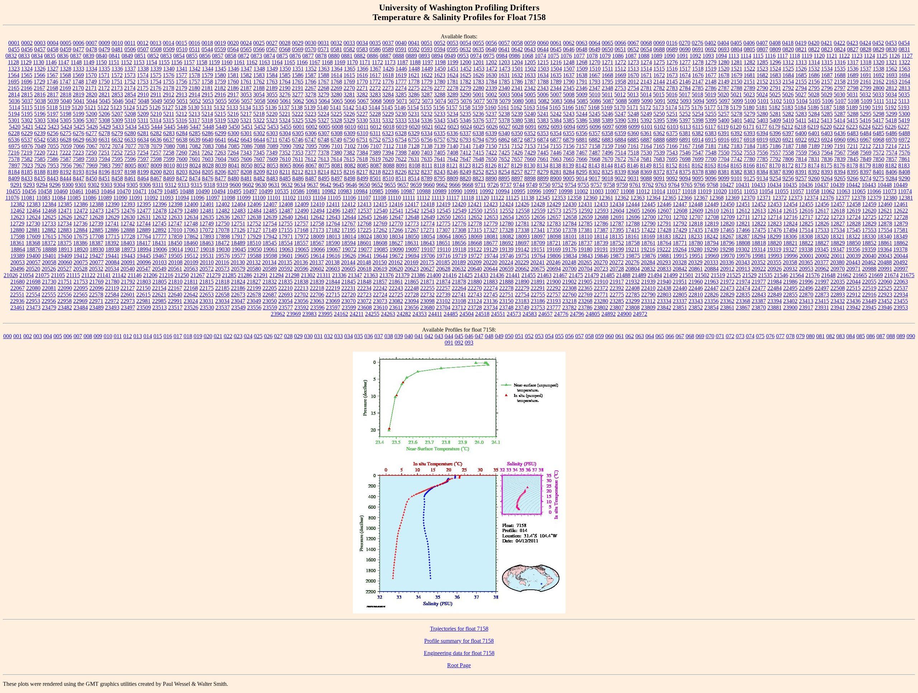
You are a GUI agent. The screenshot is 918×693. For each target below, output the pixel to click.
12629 (112, 217)
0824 (840, 49)
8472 (182, 178)
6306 (311, 133)
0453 (891, 43)
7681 (646, 159)
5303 (40, 120)
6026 (492, 127)
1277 (685, 62)
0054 (465, 43)
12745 (159, 223)
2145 (672, 82)
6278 (104, 133)
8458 (117, 178)
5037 (27, 101)
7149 (478, 146)
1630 (491, 75)
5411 (800, 120)
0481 (117, 49)
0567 (272, 49)
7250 (91, 152)
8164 (723, 165)
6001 (298, 127)
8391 (801, 172)
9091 (659, 178)
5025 (775, 94)
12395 (144, 204)
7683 (659, 159)
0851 (140, 56)
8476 (207, 178)
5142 (348, 107)
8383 (749, 172)
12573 (554, 211)
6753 (388, 140)
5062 (298, 101)
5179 (736, 107)
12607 (664, 211)
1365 (349, 69)
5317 (194, 120)
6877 (556, 140)
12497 (349, 211)
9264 (827, 178)
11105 (334, 198)
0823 (827, 49)
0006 (78, 43)
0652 (633, 49)
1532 (814, 69)
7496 (607, 152)
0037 (388, 43)
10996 (534, 191)
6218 (800, 127)
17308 (459, 230)
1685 (801, 75)
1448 (414, 69)
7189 (814, 146)
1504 (556, 69)
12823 (774, 223)
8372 (659, 172)
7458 (568, 152)
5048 (143, 101)
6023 (453, 127)
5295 (865, 114)
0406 (749, 43)
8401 (878, 172)
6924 (827, 140)
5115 (27, 107)
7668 (594, 159)
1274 (646, 62)
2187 (246, 88)
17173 (317, 230)
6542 (40, 140)
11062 (828, 191)
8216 (349, 172)
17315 (475, 230)
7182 (723, 146)
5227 (362, 114)
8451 (104, 178)
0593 (426, 49)
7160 (620, 146)
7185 (762, 146)
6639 (194, 140)
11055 (782, 191)
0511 (194, 49)
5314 (155, 120)
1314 (814, 62)
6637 (169, 140)
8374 (672, 172)
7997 (117, 165)
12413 (364, 204)
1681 (749, 75)
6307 (324, 133)
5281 (775, 114)
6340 (504, 133)
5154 (413, 107)
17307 (443, 230)
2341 (517, 88)
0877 (308, 56)
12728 (901, 217)
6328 (401, 133)
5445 (169, 127)
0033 (349, 43)
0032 (336, 43)
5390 (620, 120)
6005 (324, 127)
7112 (388, 146)
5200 (91, 114)
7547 (698, 152)
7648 (478, 159)
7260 (181, 152)
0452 (878, 43)
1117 (782, 56)
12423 (490, 204)
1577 (181, 75)
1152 (126, 62)
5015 (658, 94)
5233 (439, 114)
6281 (143, 133)
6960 (840, 140)
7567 (840, 152)
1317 (852, 62)
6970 (891, 140)
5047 (130, 101)
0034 (362, 43)
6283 (169, 133)
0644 (543, 49)
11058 (812, 191)
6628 (65, 140)
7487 (594, 152)
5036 (14, 101)
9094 (685, 178)
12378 (858, 198)
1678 (723, 75)
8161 (684, 165)
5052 (195, 101)
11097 (213, 198)
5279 (749, 114)
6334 (426, 133)
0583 (362, 49)
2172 (104, 88)
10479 (155, 191)
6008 (337, 127)
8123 (465, 165)
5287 (840, 114)
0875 (282, 56)
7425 (504, 152)
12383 (33, 204)
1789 (556, 82)
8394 (840, 172)
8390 (788, 172)
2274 (401, 88)
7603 (207, 159)
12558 (522, 211)
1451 (453, 69)
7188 (801, 146)
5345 (452, 120)
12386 (81, 204)
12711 (743, 217)
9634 (300, 185)
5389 (607, 120)
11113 (438, 198)
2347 (594, 88)
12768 (364, 223)
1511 (607, 69)
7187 (788, 146)
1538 (878, 69)
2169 (65, 88)
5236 (478, 114)
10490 (202, 191)
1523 (762, 69)
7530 (646, 152)
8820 (465, 178)
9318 (209, 185)
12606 (649, 211)
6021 (427, 127)
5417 (878, 120)
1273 (633, 62)
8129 (516, 165)
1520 (723, 69)
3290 (465, 94)
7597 (143, 159)
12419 (443, 204)
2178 (168, 88)
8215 (336, 172)
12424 (506, 204)
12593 (601, 211)
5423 (53, 127)
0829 (878, 49)
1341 (182, 69)
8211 (284, 172)
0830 (891, 49)
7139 (439, 146)
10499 (266, 191)
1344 (207, 69)
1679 (736, 75)
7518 (633, 152)
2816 (40, 94)
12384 (49, 204)
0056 (491, 43)
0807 (762, 49)
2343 (543, 88)
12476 (128, 211)
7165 (659, 146)
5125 (142, 107)
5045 (104, 101)
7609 (272, 159)
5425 (79, 127)
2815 (27, 94)
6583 (52, 140)
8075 (324, 165)
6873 (530, 140)
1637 (568, 75)
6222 (839, 127)
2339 (491, 88)
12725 (869, 217)
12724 (853, 217)
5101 (763, 101)
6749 (336, 140)
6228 (14, 133)
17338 (522, 230)
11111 (408, 198)
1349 (272, 69)
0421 (826, 43)
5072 (414, 101)
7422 (491, 152)
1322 (904, 62)
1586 (297, 75)
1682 (762, 75)
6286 (207, 133)
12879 (901, 223)
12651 (459, 217)
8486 (298, 178)
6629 (78, 140)
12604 (617, 211)
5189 (852, 107)
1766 (310, 82)
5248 (633, 114)
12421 (475, 204)
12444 (632, 204)
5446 (182, 127)
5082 (543, 101)
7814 (801, 159)
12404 (238, 204)
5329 (349, 120)
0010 (117, 43)
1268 (581, 62)
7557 (775, 152)
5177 (710, 107)
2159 (852, 82)
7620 (388, 159)
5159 (477, 107)
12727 (885, 217)
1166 (302, 62)
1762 (259, 82)
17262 (380, 230)
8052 (259, 165)
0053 (452, 43)
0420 (813, 43)
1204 (517, 62)
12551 (491, 211)
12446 (664, 204)
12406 (254, 204)
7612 (310, 159)
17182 (333, 230)
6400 (801, 133)
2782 (659, 88)
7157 (581, 146)
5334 (414, 120)
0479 (104, 49)
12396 (159, 204)
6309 (349, 133)
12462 (17, 211)
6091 (530, 127)
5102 (776, 101)
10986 (392, 191)
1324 (27, 69)
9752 (557, 185)
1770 (362, 82)
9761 (635, 185)
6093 (556, 127)
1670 (633, 75)
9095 (698, 178)
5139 (310, 107)
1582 (246, 75)
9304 (119, 185)
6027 (505, 127)
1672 (659, 75)
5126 (155, 107)
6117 (710, 127)
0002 (27, 43)
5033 (878, 94)
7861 (904, 159)
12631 (144, 217)
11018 (689, 191)
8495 (324, 178)
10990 (455, 191)
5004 (517, 94)
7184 (749, 146)
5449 (221, 127)
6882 (594, 140)
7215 (904, 146)
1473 (504, 69)
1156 (176, 62)
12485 (270, 211)
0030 (310, 43)
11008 (627, 191)
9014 (581, 178)
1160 (226, 62)
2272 (375, 88)
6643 (246, 140)
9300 (68, 185)
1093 (708, 56)
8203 (182, 172)
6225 (878, 127)
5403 (762, 120)
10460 (60, 191)
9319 (222, 185)
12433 (601, 204)
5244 (581, 114)
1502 (530, 69)
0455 (14, 49)
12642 (317, 217)
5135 (258, 107)
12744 (143, 223)
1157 (189, 62)
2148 (710, 82)
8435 (40, 178)
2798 (852, 88)
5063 (311, 101)
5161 (503, 107)
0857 (217, 56)
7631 (414, 159)
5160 (490, 107)
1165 (289, 62)
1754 (155, 82)
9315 (196, 185)
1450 (440, 69)
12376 (827, 198)
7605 (233, 159)
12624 (33, 217)
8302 (594, 172)
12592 (585, 211)
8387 (775, 172)
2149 (723, 82)
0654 (646, 49)
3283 (375, 94)
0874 (269, 56)
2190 (284, 88)
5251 (672, 114)
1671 (646, 75)
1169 (339, 62)
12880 (17, 230)
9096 (710, 178)
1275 (659, 62)
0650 (607, 49)
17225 (364, 230)
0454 (904, 43)
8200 (156, 172)
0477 (78, 49)
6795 (491, 140)
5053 (208, 101)
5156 (439, 107)
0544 (207, 49)
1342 (194, 69)
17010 (175, 230)
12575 (570, 211)
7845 (852, 159)
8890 (491, 178)
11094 (182, 198)
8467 (156, 178)
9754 (570, 185)
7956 (66, 165)
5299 (891, 114)
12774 (427, 223)
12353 (559, 198)
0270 (684, 43)
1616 (362, 75)
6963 (852, 140)
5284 (814, 114)
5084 (569, 101)
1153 (139, 62)
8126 (491, 165)
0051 (426, 43)
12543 (428, 211)
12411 (333, 204)
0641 (504, 49)
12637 (238, 217)
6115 (698, 127)
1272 (620, 62)
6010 (350, 127)
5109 (866, 101)
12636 (223, 217)
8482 (259, 178)
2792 (788, 88)
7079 (156, 146)
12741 (112, 223)
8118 (439, 165)
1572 (117, 75)
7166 (672, 146)
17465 (727, 230)
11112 (423, 198)
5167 (581, 107)
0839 (88, 56)
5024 (762, 94)
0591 (401, 49)
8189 (52, 172)
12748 (191, 223)
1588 (323, 75)
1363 (324, 69)
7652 (504, 159)
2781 (646, 88)
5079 (505, 101)
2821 (104, 94)
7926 (40, 165)
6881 (581, 140)
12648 (412, 217)
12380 (890, 198)
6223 (852, 127)
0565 (246, 49)
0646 (568, 49)
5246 (607, 114)
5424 (66, 127)
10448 (884, 185)
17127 (254, 230)
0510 (182, 49)
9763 (661, 185)
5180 (748, 107)
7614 (336, 159)
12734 (64, 223)
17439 (711, 230)
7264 (233, 152)
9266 (852, 178)
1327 (52, 69)
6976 (27, 146)
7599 (169, 159)
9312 (170, 185)
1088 (643, 56)
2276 (426, 88)
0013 (155, 43)
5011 (607, 94)
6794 (478, 140)
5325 (297, 120)
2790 (762, 88)
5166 (568, 107)
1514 (646, 69)
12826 (822, 223)
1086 (618, 56)
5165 (555, 107)
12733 (49, 223)
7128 (414, 146)
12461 (901, 204)
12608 (680, 211)
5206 (104, 114)
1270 (594, 62)
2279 (465, 88)
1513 (633, 69)
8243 (439, 172)
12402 (223, 204)
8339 (620, 172)
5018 (697, 94)
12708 (712, 217)
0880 (334, 56)
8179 (865, 165)
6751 (362, 140)
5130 (193, 107)
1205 (530, 62)
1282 (749, 62)
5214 (207, 114)
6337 (465, 133)
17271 (427, 230)
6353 (543, 133)
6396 (775, 133)
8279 (543, 172)
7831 (814, 159)
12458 (853, 204)
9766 (699, 185)
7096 (324, 146)
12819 (711, 223)
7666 (581, 159)
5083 (556, 101)
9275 (878, 178)
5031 (852, 94)
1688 (840, 75)
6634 (143, 140)
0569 (297, 49)
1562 (891, 69)
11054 (766, 191)
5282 (788, 114)
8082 (350, 165)
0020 (233, 43)
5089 (634, 101)
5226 (349, 114)
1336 (117, 69)
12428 (538, 204)
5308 (104, 120)
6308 (336, 133)
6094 (569, 127)
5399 (710, 120)
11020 (720, 191)
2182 (220, 88)
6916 (723, 140)
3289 (452, 94)
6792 (452, 140)
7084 (221, 146)
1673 (672, 75)
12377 (843, 198)
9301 (80, 185)
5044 (92, 101)
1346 (233, 69)
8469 (169, 178)
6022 (440, 127)
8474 (194, 178)
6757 (439, 140)
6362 (659, 133)
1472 (491, 69)
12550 (475, 211)
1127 (907, 56)
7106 (363, 146)
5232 (426, 114)
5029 (826, 94)
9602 (248, 185)
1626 (478, 75)
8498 (349, 178)
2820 (91, 94)
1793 (594, 82)
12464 (33, 211)
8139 (568, 165)
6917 (736, 140)
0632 (465, 49)
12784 (569, 223)
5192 (890, 107)
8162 (697, 165)
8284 (568, 172)
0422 (839, 43)
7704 (723, 159)
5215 (220, 114)
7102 (350, 146)
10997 (550, 191)
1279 (710, 62)
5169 (606, 107)
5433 (118, 127)
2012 (633, 82)
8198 (130, 172)
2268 (323, 88)
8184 (14, 172)
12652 (475, 217)
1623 (439, 75)
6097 (608, 127)
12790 (648, 223)
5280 (762, 114)
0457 (40, 49)
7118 (401, 146)
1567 (52, 75)
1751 (117, 82)
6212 (787, 127)
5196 (40, 114)
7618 (362, 159)
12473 (96, 211)
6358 (607, 133)
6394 (762, 133)
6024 (466, 127)
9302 (93, 185)
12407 (270, 204)
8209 (259, 172)
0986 (514, 56)
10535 (281, 191)
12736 (80, 223)
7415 (478, 152)
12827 (838, 223)
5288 (852, 114)
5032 (865, 94)
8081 (337, 165)
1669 (620, 75)
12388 (96, 204)
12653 (491, 217)
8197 (117, 172)
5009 (581, 94)
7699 (698, 159)
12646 (380, 217)
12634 (191, 217)
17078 (222, 230)
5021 (736, 94)
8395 (852, 172)
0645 (556, 49)
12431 (585, 204)
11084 (59, 198)
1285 (762, 62)
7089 (272, 146)
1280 (723, 62)
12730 (33, 223)
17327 (490, 230)
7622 (401, 159)
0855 (192, 56)
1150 (101, 62)
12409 (301, 204)
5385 (568, 120)
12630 (128, 217)
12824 (790, 223)
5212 (181, 114)
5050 (169, 101)
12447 (680, 204)
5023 (749, 94)
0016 (194, 43)
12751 (238, 223)
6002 (311, 127)
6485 (878, 133)
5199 (78, 114)
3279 (323, 94)
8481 (246, 178)
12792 (680, 223)
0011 (130, 43)
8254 (504, 172)
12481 (207, 211)
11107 (364, 198)
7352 (284, 152)
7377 (310, 152)
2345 (568, 88)
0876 (295, 56)
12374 (811, 198)
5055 (221, 101)
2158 (840, 82)
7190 (827, 146)
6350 (517, 133)
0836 (62, 56)
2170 (78, 88)
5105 (814, 101)
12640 (286, 217)
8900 (556, 178)
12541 (396, 211)
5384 (556, 120)
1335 (104, 69)
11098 (228, 198)
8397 (865, 172)
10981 (313, 191)
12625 (49, 217)
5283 (801, 114)
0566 (259, 49)
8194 (91, 172)
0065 (607, 43)
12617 (822, 211)
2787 (723, 88)
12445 (648, 204)
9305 (132, 185)
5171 (632, 107)
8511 (401, 178)
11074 (905, 191)
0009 (104, 43)
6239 (40, 133)
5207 (117, 114)
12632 (159, 217)
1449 (427, 69)
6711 (272, 140)
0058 (517, 43)
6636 (156, 140)
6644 (259, 140)
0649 (594, 49)
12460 (885, 204)
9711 (480, 185)
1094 (721, 56)
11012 (643, 191)
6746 (297, 140)
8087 (376, 165)
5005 (530, 94)
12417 (411, 204)
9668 (467, 185)
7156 (568, 146)
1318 (865, 62)
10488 (187, 191)
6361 (646, 133)
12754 (269, 223)
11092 (151, 198)
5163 (529, 107)
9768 (712, 185)
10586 (297, 191)
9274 (865, 178)
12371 (764, 198)
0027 (272, 43)
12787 (617, 223)
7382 (349, 152)
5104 (802, 101)
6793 (465, 140)
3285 (401, 94)
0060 (543, 43)
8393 (827, 172)
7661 (543, 159)
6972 (904, 140)
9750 (544, 185)
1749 (91, 82)
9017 (594, 178)
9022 (620, 178)
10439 (837, 185)
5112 (891, 101)
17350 (553, 230)
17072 (206, 230)
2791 (775, 88)
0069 (659, 43)
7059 (66, 146)
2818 (65, 94)
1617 (375, 75)
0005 (65, 43)
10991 (471, 191)
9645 (338, 185)
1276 (672, 62)
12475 (112, 211)
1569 (78, 75)
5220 (272, 114)
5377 (491, 120)
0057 (504, 43)
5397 (685, 120)
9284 (891, 178)
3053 (246, 94)
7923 (27, 165)
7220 (39, 152)
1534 (827, 69)
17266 (396, 230)
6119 (723, 127)
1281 (736, 62)
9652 (377, 185)
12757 (301, 223)
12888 (127, 230)
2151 (749, 82)
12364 (653, 198)
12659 (585, 217)
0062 (568, 43)
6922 (801, 140)
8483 (272, 178)
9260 (814, 178)
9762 (648, 185)
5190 (865, 107)
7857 (891, 159)
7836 (827, 159)
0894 (437, 56)
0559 (220, 49)
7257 (155, 152)
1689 (852, 75)
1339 (156, 69)
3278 (310, 94)
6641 (220, 140)
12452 (759, 204)
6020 (414, 127)
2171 (91, 88)
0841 (114, 56)
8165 (736, 165)
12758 (317, 223)
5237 (491, 114)
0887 (385, 56)
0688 (659, 49)
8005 (130, 165)
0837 (75, 56)
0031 (323, 43)
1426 (388, 69)
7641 (439, 159)
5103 (789, 101)
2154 (788, 82)
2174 (130, 88)
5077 (479, 101)
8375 (685, 172)
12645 (365, 217)
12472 (81, 211)
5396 (672, 120)
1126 (894, 56)
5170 (619, 107)
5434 (131, 127)
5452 (260, 127)
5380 (517, 120)
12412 (348, 204)
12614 (774, 211)
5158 (464, 107)
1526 (801, 69)
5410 (788, 120)
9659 (416, 185)
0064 (594, 43)
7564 (827, 152)
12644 (349, 217)
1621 (414, 75)
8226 (401, 172)
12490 (301, 211)
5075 (453, 101)
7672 (620, 159)
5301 (14, 120)
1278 (698, 62)
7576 (904, 152)
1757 (194, 82)
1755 (168, 82)
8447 (78, 178)
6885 (633, 140)
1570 (91, 75)
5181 (761, 107)
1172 (377, 62)
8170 (775, 165)
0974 (476, 56)
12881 (33, 230)
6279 (117, 133)
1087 (631, 56)
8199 (143, 172)
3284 (388, 94)
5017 (684, 94)
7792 (775, 159)
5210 (156, 114)
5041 (79, 101)
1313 (801, 62)
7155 (556, 146)
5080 (518, 101)
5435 (144, 127)
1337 (130, 69)
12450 (727, 204)
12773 (411, 223)
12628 (96, 217)
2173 (117, 88)
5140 (322, 107)
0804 (736, 49)
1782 (465, 82)
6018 (388, 127)
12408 (286, 204)
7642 (452, 159)
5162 (516, 107)
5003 (504, 94)
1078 (592, 56)
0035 (375, 43)
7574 (891, 152)
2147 (698, 82)
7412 (465, 152)
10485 (171, 191)
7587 (65, 159)
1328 (65, 69)
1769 (349, 82)
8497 (336, 178)
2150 (736, 82)
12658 (570, 217)
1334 (91, 69)
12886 (112, 230)
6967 (865, 140)
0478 (91, 49)
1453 (478, 69)
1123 (856, 56)
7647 (465, 159)
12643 (333, 217)
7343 (246, 152)
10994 (502, 191)
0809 (775, 49)
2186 (233, 88)
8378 (698, 172)
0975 (489, 56)
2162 (878, 82)
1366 (362, 69)
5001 (478, 94)
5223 (310, 114)
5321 (246, 120)
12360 (590, 198)
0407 (762, 43)
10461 (76, 191)
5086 (595, 101)
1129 (26, 62)
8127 (504, 165)
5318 (207, 120)
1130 (38, 62)
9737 (506, 185)
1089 (656, 56)
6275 (65, 133)
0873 (256, 56)
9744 (519, 185)
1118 (794, 56)
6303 (272, 133)
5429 (105, 127)
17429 (680, 230)
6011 (363, 127)
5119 (64, 107)
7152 (517, 146)
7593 (91, 159)
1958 (620, 82)
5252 (685, 114)
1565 (26, 75)
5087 (608, 101)
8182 (891, 165)
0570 (310, 49)
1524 (775, 69)
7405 (439, 152)
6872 (517, 140)
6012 (376, 127)
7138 (426, 146)
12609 (696, 211)
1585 (284, 75)
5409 (775, 120)
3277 (297, 94)
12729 (17, 223)
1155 (164, 62)
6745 (284, 140)
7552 (736, 152)
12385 (65, 204)
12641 (301, 217)
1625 (465, 75)
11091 (136, 198)
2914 (194, 94)
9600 (235, 185)
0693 (723, 49)
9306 (145, 185)
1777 (401, 82)
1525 (788, 69)
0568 (284, 49)
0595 (452, 49)
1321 (891, 62)
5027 (800, 94)
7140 (452, 146)
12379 (874, 198)
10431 (742, 185)
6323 (388, 133)
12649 (428, 217)
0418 (788, 43)
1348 (259, 69)
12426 (522, 204)
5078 (492, 101)
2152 (762, 82)
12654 (507, 217)
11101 (274, 198)
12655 (522, 217)
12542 (412, 211)
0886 (372, 56)
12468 (49, 211)
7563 (814, 152)
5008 (568, 94)
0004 (52, 43)
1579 (207, 75)
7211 (852, 146)
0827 (852, 49)
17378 (569, 230)
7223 (78, 152)
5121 (90, 107)
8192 (65, 172)
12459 (869, 204)
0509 (169, 49)
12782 (538, 223)
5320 (233, 120)
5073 (427, 101)
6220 (826, 127)
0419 (800, 43)
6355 (568, 133)
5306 (78, 120)
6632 (117, 140)
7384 (362, 152)
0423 (852, 43)
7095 (311, 146)
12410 (317, 204)
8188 (40, 172)
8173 (800, 165)
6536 (14, 140)
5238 (504, 114)
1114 (745, 56)
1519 (710, 69)
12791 (664, 223)
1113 (733, 56)
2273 (388, 88)
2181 (207, 88)
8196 (104, 172)
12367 (701, 198)
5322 (259, 120)
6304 (285, 133)
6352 (530, 133)
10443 (869, 185)
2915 (207, 94)
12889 (143, 230)
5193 (903, 107)
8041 (234, 165)
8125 (478, 165)
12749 (206, 223)
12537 (365, 211)
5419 (904, 120)
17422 (648, 230)
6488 (904, 133)
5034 (891, 94)
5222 (297, 114)
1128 (13, 62)
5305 (65, 120)
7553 (749, 152)
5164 (542, 107)
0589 (388, 49)
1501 (517, 69)
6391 (723, 133)
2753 (620, 88)
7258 (168, 152)
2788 (736, 88)
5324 (284, 120)
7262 (207, 152)
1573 (130, 75)
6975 (14, 146)
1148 (76, 62)
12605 (633, 211)
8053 (272, 165)
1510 (595, 69)
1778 (414, 82)
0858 (230, 56)
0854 (179, 56)
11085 (74, 198)
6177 (761, 127)
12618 (838, 211)
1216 (556, 62)
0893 (424, 56)
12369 (732, 198)
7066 (79, 146)
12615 (790, 211)
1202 (491, 62)
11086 (89, 198)
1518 (698, 69)
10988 (423, 191)
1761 (246, 82)
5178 (723, 107)
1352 (311, 69)
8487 (311, 178)
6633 (130, 140)
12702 (680, 217)
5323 (272, 120)
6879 (568, 140)
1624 (452, 75)
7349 (272, 152)
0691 (698, 49)
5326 (310, 120)
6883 (607, 140)
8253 (491, 172)
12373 (795, 198)
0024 (246, 43)
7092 (298, 146)
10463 (92, 191)
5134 (245, 107)
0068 (646, 43)
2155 (801, 82)
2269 (336, 88)
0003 (40, 43)
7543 (672, 152)
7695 (672, 159)
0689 (672, 49)
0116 (671, 43)
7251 (104, 152)
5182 (774, 107)
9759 (622, 185)
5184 (800, 107)
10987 (408, 191)
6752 (375, 140)
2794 (801, 88)
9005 (568, 178)
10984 (360, 191)
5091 (660, 101)
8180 (878, 165)
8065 (285, 165)
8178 (852, 165)
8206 (220, 172)
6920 (775, 140)
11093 (167, 198)
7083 (208, 146)
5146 (400, 107)
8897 (517, 178)
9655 (390, 185)
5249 (646, 114)
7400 (414, 152)
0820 (788, 49)
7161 (633, 146)
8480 (233, 178)
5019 (710, 94)
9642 (325, 185)
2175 (142, 88)
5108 (853, 101)
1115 (758, 56)
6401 (814, 133)
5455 (286, 127)
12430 (569, 204)
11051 (735, 191)
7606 (246, 159)
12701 (664, 217)
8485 (285, 178)
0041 (414, 43)
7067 (92, 146)
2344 (556, 88)
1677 (710, 75)
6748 (323, 140)
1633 (530, 75)
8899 (543, 178)
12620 (869, 211)
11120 (482, 198)
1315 (827, 62)
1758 (207, 82)
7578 (14, 159)
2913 (181, 94)
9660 (429, 185)
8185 (27, 172)
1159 (214, 62)
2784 (685, 88)
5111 (879, 101)
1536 (852, 69)
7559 (801, 152)
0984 (501, 56)
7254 (142, 152)
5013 (633, 94)
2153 (775, 82)
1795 (607, 82)
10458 (45, 191)
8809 (452, 178)
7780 (749, 159)
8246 (452, 172)
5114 (14, 107)
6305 (298, 133)
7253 (130, 152)
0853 (166, 56)
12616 (806, 211)
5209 (143, 114)
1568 (65, 75)
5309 (117, 120)
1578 (194, 75)
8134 (542, 165)
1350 (285, 69)
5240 (530, 114)
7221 (52, 152)
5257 (723, 114)
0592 (414, 49)
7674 (633, 159)
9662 (442, 185)
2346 (581, 88)
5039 (53, 101)
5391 (633, 120)
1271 (607, 62)
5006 (543, 94)
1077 (579, 56)
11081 (28, 198)
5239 (517, 114)
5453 (273, 127)
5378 (504, 120)
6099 (634, 127)
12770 (396, 223)
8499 (362, 178)
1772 (375, 82)
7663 (556, 159)
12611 (727, 211)
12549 (459, 211)
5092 (672, 101)
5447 (195, 127)
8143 (594, 165)
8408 (904, 172)
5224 (323, 114)
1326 (40, 69)
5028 (813, 94)
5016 (671, 94)
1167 (314, 62)
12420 (459, 204)
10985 (376, 191)
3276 (284, 94)
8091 (401, 165)
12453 (774, 204)
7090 (285, 146)
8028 (208, 165)
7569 (865, 152)
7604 (220, 159)
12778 (475, 223)
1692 (878, 75)
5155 (426, 107)
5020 (723, 94)
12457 (838, 204)
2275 (414, 88)
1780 (439, 82)
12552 (507, 211)
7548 (710, 152)
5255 (710, 114)
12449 (711, 204)
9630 (261, 185)
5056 (234, 101)
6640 (207, 140)
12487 (286, 211)
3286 (414, 94)
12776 (459, 223)
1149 (88, 62)
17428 (664, 230)
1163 (264, 62)
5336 (426, 120)
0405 (736, 43)
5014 (646, 94)
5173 (658, 107)
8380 (710, 172)
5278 (736, 114)
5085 (582, 101)
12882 (49, 230)
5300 (904, 114)
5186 (813, 107)
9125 (749, 178)
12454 (790, 204)
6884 (620, 140)
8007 (143, 165)
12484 (254, 211)
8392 (814, 172)
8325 (607, 172)
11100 (259, 198)
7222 (65, 152)
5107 (840, 101)
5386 (581, 120)
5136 (271, 107)
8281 (556, 172)
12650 (443, 217)
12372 (779, 198)
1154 (151, 62)
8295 (581, 172)
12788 (632, 223)
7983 (104, 165)
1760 (233, 82)
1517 (685, 69)
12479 (175, 211)
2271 (362, 88)
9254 (775, 178)
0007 (91, 43)
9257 (801, 178)
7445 (543, 152)
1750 (104, 82)
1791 (581, 82)
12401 (207, 204)
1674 (685, 75)
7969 (92, 165)
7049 (40, 146)
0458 (52, 49)
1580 (220, 75)
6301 (246, 133)
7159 (607, 146)
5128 (180, 107)
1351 (298, 69)
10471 (139, 191)
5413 (826, 120)
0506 (130, 49)
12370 (748, 198)
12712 (759, 217)
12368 (716, 198)
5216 (233, 114)
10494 (218, 191)
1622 (426, 75)
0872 (243, 56)
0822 (814, 49)
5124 (129, 107)
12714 (774, 217)
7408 (452, 152)
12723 (838, 217)
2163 (891, 82)
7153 (530, 146)
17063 (191, 230)
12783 (553, 223)
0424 (865, 43)
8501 (375, 178)
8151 (658, 165)
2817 (52, 94)
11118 (467, 198)
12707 (696, 217)
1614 (336, 75)
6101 (647, 127)
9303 (106, 185)
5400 (723, 120)
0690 (685, 49)
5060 (272, 101)
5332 (388, 120)
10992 (486, 191)
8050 (246, 165)
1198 (440, 62)
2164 (904, 82)
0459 (65, 49)
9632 (287, 185)
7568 (852, 152)
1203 (504, 62)
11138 (527, 198)
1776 (388, 82)
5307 (91, 120)
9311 (158, 185)
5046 (117, 101)
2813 (904, 88)
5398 (698, 120)
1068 (527, 56)
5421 (27, 127)
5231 (414, 114)
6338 (478, 133)
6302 (259, 133)
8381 (723, 172)
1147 (63, 62)
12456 (822, 204)
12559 (538, 211)
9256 (788, 178)
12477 (144, 211)
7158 (594, 146)
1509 (582, 69)
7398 (401, 152)
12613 (759, 211)
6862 (504, 140)
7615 (349, 159)
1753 (142, 82)
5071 (401, 101)
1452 (466, 69)
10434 (774, 185)
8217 (362, 172)
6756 (426, 140)
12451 (743, 204)
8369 (646, 172)
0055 (478, 43)
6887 (646, 140)
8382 (736, 172)
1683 (775, 75)
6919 (762, 140)
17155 (285, 230)
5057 (246, 101)
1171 (364, 62)
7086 (246, 146)
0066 (620, 43)
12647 (396, 217)
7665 (568, 159)
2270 (349, 88)
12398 (175, 204)
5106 (827, 101)
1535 (840, 69)
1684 (788, 75)
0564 (233, 49)
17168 (301, 230)
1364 (336, 69)
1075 (553, 56)
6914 (698, 140)
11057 (797, 191)
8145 (620, 165)
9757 (596, 185)
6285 (194, 133)
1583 (259, 75)
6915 (710, 140)
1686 (814, 75)
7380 (336, 152)
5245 (594, 114)
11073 (889, 191)
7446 (556, 152)
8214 (323, 172)
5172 (645, 107)
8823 (478, 178)
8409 (14, 178)
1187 (402, 62)
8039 (221, 165)
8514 (414, 178)
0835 (50, 56)
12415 (380, 204)
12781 (522, 223)
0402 (710, 43)
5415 (852, 120)
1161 (239, 62)
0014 (168, 43)
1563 (904, 69)
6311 (375, 133)
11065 (859, 191)
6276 (78, 133)
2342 (530, 88)
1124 (869, 56)
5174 (671, 107)
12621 (885, 211)
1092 (695, 56)
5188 (839, 107)
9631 (274, 185)
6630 (91, 140)
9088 (646, 178)
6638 (182, 140)
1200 (465, 62)
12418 (427, 204)
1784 (491, 82)
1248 (568, 62)
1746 (52, 82)
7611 (297, 159)
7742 (736, 159)
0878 (321, 56)
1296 (775, 62)
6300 (233, 133)
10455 (13, 191)
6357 (594, 133)
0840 (101, 56)
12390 (112, 204)
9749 (532, 185)
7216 (13, 152)
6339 (491, 133)
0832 (11, 56)
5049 (156, 101)
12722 (822, 217)
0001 (14, 43)
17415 (632, 230)
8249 (465, 172)
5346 (465, 120)
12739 (96, 223)
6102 (660, 127)
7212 (865, 146)
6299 (220, 133)
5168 (594, 107)
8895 (504, 178)
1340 (169, 69)
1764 (284, 82)
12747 (175, 223)
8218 (375, 172)
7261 (194, 152)
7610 (285, 159)
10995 (518, 191)
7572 (878, 152)
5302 (27, 120)
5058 (259, 101)
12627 (81, 217)
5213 (194, 114)
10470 (124, 191)
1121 (831, 56)
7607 (259, 159)
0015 (181, 43)
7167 (685, 146)
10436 (806, 185)
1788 (543, 82)
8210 (272, 172)
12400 (191, 204)
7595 (117, 159)
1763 (272, 82)
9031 (633, 178)
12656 (538, 217)
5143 (361, 107)
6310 (362, 133)
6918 (749, 140)
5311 (142, 120)
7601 (194, 159)
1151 (113, 62)
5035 (904, 94)
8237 (426, 172)
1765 (297, 82)
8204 (194, 172)
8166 (749, 165)
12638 (254, 217)
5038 (40, 101)
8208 (246, 172)
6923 (814, 140)
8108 (414, 165)
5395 (659, 120)
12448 (695, 204)
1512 (620, 69)
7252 (117, 152)
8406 (891, 172)
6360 (633, 133)
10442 (853, 185)
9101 (736, 178)
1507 (569, 69)
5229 (388, 114)
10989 (439, 191)
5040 (66, 101)
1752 (130, 82)
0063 (581, 43)
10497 (250, 191)
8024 (195, 165)
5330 (362, 120)
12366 (685, 198)
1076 (566, 56)
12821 (743, 223)
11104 (319, 198)
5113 (903, 101)
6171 (748, 127)
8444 (65, 178)
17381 (585, 230)
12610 (712, 211)
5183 (787, 107)
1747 (65, 82)
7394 (388, 152)
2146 (685, 82)
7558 (788, 152)
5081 (530, 101)
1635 (556, 75)
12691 (617, 217)
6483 (852, 133)
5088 (621, 101)
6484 (865, 133)
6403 (827, 133)
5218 (259, 114)
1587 (310, 75)
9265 (840, 178)
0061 (556, 43)
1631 (504, 75)
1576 (168, 75)
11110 (394, 198)
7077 (130, 146)
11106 (349, 198)
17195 (348, 230)
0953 (463, 56)
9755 (583, 185)
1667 (594, 75)
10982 (329, 191)
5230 (401, 114)
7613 (323, 159)
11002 (581, 191)
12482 (223, 211)
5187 (826, 107)
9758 (609, 185)
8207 (233, 172)
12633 (175, 217)
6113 (685, 127)
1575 (155, 75)
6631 (104, 140)
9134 (762, 178)
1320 (878, 62)
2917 (233, 94)
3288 (439, 94)
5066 (350, 101)
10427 (727, 185)
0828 (865, 49)
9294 (42, 185)
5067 (363, 101)
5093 (685, 101)
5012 (620, 94)
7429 (530, 152)
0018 (207, 43)
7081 (182, 146)
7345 (259, 152)
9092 (672, 178)
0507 (143, 49)
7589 (78, 159)
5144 (374, 107)
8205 (207, 172)
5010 (594, 94)
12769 (380, 223)
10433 (758, 185)
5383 (543, 120)
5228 (375, 114)
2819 (78, 94)
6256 (52, 133)
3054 (259, 94)
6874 (543, 140)
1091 (682, 56)
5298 (878, 114)
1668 (607, 75)
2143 (646, 82)
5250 (659, 114)
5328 (336, 120)
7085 (234, 146)
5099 (737, 101)
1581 (233, 75)
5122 (103, 107)
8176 (839, 165)
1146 (51, 62)
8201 (169, 172)
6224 (865, 127)
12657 (554, 217)
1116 (770, 56)
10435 (790, 185)
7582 (27, 159)
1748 (78, 82)
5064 (324, 101)
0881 (346, 56)
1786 (517, 82)
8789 (426, 178)
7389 (375, 152)
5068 (376, 101)
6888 (659, 140)
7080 (169, 146)
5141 (335, 107)
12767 (348, 223)
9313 (183, 185)
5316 (181, 120)
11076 (12, 198)
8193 (78, 172)
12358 (574, 198)
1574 (142, 75)
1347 (246, 69)
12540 (380, 211)
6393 (749, 133)
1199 (452, 62)
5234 (452, 114)
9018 (607, 178)
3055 (272, 94)
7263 (220, 152)
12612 (743, 211)
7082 (195, 146)
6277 (91, 133)
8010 (169, 165)
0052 (439, 43)
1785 (504, 82)
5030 (839, 94)
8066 (298, 165)
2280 (478, 88)
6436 (840, 133)
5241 (543, 114)
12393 (128, 204)
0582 (349, 49)
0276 (697, 43)
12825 (806, 223)
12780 (506, 223)
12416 (396, 204)
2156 (814, 82)
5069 (388, 101)
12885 (96, 230)
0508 (156, 49)
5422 (40, 127)
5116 (39, 107)
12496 (333, 211)
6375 (672, 133)
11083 (43, 198)
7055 (53, 146)
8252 (478, 172)
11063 (843, 191)
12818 (695, 223)
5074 (440, 101)
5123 (116, 107)
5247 (620, 114)
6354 (556, 133)
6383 (710, 133)
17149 (269, 230)
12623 (17, 217)
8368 (633, 172)
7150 (491, 146)
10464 (108, 191)
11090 (120, 198)
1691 (865, 75)
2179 (181, 88)
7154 (543, 146)
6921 (788, 140)
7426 (517, 152)
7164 (646, 146)
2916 (220, 94)
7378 (323, 152)
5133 (232, 107)
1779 (426, 82)
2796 (827, 88)
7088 (259, 146)
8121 (452, 165)
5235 (465, 114)
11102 (289, 198)
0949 (450, 56)
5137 (284, 107)
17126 (238, 230)
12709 (727, 217)
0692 (710, 49)
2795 (814, 88)
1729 (39, 82)
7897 (14, 165)
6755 (414, 140)
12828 (853, 223)
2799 (865, 88)
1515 (659, 69)
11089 (105, 198)
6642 (233, 140)
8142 (581, 165)
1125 (882, 56)
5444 (156, 127)
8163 (710, 165)
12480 (191, 211)
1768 (336, 82)
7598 (156, 159)
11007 (612, 191)
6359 (620, 133)
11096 (197, 198)
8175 (826, 165)
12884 (80, 230)
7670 (607, 159)
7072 (104, 146)
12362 (622, 198)
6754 (401, 140)
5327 (323, 120)
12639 (270, 217)
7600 (182, 159)
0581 (336, 49)
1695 (13, 82)
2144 (659, 82)
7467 (581, 152)
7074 (117, 146)
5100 (750, 101)
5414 (839, 120)
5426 (92, 127)
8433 (27, 178)
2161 (865, 82)
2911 (155, 94)
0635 (478, 49)
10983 (344, 191)
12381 (906, 198)
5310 (130, 120)
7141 (465, 146)
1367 (375, 69)
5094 (698, 101)
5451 (247, 127)
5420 (14, 127)
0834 (37, 56)
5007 (556, 94)
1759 (220, 82)
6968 (878, 140)
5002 (491, 94)
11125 (512, 198)
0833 (24, 56)
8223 (388, 172)
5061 (285, 101)
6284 (182, 133)
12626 (65, 217)
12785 (585, 223)
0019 (220, 43)
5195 (27, 114)
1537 (865, 69)
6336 (452, 133)
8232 (414, 172)
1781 (452, 82)
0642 (517, 49)
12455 (806, 204)
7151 (504, 146)
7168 (698, 146)
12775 (443, 223)
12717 (806, 217)
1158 (201, 62)
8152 (671, 165)
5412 (813, 120)
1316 (840, 62)
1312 (788, 62)
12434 (617, 204)
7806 (788, 159)
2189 (272, 88)
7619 (375, 159)
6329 (414, 133)
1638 (581, 75)
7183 (736, 146)
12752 (254, 223)
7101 (337, 146)
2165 (13, 88)
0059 (530, 43)
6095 (582, 127)
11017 (674, 191)
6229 (27, 133)
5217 (246, 114)
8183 (904, 165)
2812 (891, 88)
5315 (168, 120)
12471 (65, 211)
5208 (130, 114)
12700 (649, 217)
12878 (885, 223)
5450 (234, 127)
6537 (27, 140)
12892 (159, 230)
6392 (736, 133)
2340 (504, 88)
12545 (443, 211)
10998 (565, 191)
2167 (39, 88)
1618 (388, 75)
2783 (672, 88)
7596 (130, 159)
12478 (159, 211)
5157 (452, 107)
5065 (337, 101)
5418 (891, 120)
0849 (127, 56)
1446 (401, 69)
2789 (749, 88)
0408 (775, 43)
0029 (297, 43)
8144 (607, 165)
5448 (208, 127)
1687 (827, 75)
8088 (388, 165)
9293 (29, 185)
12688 (601, 217)
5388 (594, 120)
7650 (491, 159)
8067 (311, 165)
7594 (104, 159)
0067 (633, 43)
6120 (736, 127)
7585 (40, 159)
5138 (297, 107)
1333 (78, 69)
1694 (904, 75)
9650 (364, 185)
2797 (840, 88)
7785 (762, 159)
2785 (698, 88)
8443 (52, 178)
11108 (379, 198)
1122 (844, 56)
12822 (759, 223)
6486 (891, 133)
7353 (297, 152)
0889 (411, 56)
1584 (272, 75)
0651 (620, 49)
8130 (529, 165)
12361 (606, 198)
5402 (749, 120)
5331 (375, 120)
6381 (685, 133)
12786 (601, 223)
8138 (555, 165)
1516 (672, 69)
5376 (478, 120)
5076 (466, 101)
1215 (543, 62)
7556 (762, 152)
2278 (452, 88)
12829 (869, 223)
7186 (775, 146)
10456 (29, 191)
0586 (375, 49)
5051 (182, 101)
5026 (788, 94)
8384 (762, 172)
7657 (517, 159)
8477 (220, 178)
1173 (390, 62)
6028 (518, 127)
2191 (297, 88)
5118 (52, 107)
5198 (65, 114)
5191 (878, 107)
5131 (206, 107)
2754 (633, 88)
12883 (64, 230)
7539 (659, 152)
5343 (439, 120)
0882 (359, 56)
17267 (411, 230)
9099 (723, 178)
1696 (26, 82)
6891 (685, 140)
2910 (143, 94)
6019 (401, 127)
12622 (901, 211)
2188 (259, 88)
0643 (530, 49)
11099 (244, 198)
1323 (14, 69)
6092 (543, 127)
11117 (452, 198)
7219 (26, 152)
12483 (238, 211)
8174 (813, 165)
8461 (130, 178)
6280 (130, 133)
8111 (427, 165)
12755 (285, 223)
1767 (323, 82)
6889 (672, 140)
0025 (259, 43)
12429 (553, 204)
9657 (403, 185)
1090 (669, 56)
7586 (52, 159)
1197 (427, 62)
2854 (130, 94)
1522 (749, 69)
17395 (617, 230)
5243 (568, 114)
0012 (142, 43)
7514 (620, 152)
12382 (17, 204)
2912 (168, 94)
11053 (751, 191)
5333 (401, 120)
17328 (506, 230)
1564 (13, 75)
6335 (439, 133)
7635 (426, 159)
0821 (801, 49)
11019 (704, 191)
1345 (220, 69)
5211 (168, 114)
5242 (556, 114)
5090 (647, 101)
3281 (349, 94)
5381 (530, 120)
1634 (543, 75)
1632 (517, 75)
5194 (14, 114)
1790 (568, 82)
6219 (813, 127)
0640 (491, 49)
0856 (204, 56)
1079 (605, 56)
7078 (143, 146)
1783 (478, 82)
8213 (310, 172)
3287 (426, 94)
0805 (749, 49)
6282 (156, 133)
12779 (490, 223)
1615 (349, 75)
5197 (52, 114)
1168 (327, 62)
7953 (53, 165)
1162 (251, 62)
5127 (168, 107)
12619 (853, 211)
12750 (222, 223)
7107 (376, 146)
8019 (182, 165)
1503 (543, 69)
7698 (685, 159)
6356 (581, 133)
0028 (284, 43)
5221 (284, 114)
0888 (398, 56)
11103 (304, 198)
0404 (723, 43)
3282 (362, 94)
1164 (277, 62)
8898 (530, 178)
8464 (143, 178)
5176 (697, 107)
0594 (439, 49)
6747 (310, 140)
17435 (695, 230)
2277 (439, 88)
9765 (686, 185)
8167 (762, 165)
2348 (607, 88)
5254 (698, 114)
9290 (904, 178)
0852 (153, 56)
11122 (497, 198)
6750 (349, 140)
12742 (127, 223)
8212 (297, 172)
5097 (724, 101)
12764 (333, 223)
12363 (637, 198)
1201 (478, 62)
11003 (597, 191)
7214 (891, 146)
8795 (439, 178)
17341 (538, 230)
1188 (415, 62)
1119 (806, 56)
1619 (401, 75)
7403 (426, 152)
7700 (710, 159)
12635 (207, 217)
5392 (646, 120)
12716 (790, 217)
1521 (736, 69)
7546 (685, 152)
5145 (387, 107)
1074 (540, 56)
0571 (323, 49)
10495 (234, 191)
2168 (52, 88)
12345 (543, 198)
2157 (827, 82)
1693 (891, 75)
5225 (336, 114)
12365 (669, 198)
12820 (727, 223)
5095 (711, 101)
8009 (156, 165)
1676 (698, 75)
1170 (352, 62)
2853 (117, 94)
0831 (904, 49)
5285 (827, 114)
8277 (530, 172)
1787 (530, 82)
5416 (865, 120)
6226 (890, 127)
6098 (621, 127)
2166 (26, 88)
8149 (646, 165)
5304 (52, 120)
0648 (581, 49)
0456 (27, 49)
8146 (633, 165)
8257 (517, 172)
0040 (401, 43)
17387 (601, 230)
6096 (595, 127)
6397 (788, 133)
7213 (878, 146)
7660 (530, 159)
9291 (16, 185)
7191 (840, 146)
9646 (351, 185)
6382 (698, 133)
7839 (840, 159)
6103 (672, 127)
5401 (736, 120)
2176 (155, 88)
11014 (658, 191)
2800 (878, 88)
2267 (310, 88)
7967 (79, 165)
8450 (91, 178)
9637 (312, 185)
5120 (77, 107)
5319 (220, 120)
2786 (710, 88)
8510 (388, 178)
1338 (143, 69)
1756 (181, 82)
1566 (39, 75)
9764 (674, 185)
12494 (317, 211)
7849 (865, 159)
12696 (633, 217)
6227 (903, 127)
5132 (219, 107)
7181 (710, 146)
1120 (819, 56)
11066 (874, 191)
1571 (104, 75)
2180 (194, 88)
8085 (363, 165)
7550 (723, 152)
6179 (774, 127)
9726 (493, 185)
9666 (454, 185)
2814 (14, 94)
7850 (878, 159)
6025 (479, 127)
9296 (55, 185)
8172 (788, 165)
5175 (684, 107)
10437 (821, 185)
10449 (900, 185)
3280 (336, 94)
